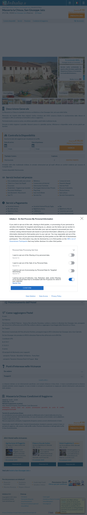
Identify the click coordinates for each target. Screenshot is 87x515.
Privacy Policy (56, 296)
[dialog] (43, 257)
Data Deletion (31, 296)
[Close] (82, 219)
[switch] (72, 255)
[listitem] (43, 250)
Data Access (43, 296)
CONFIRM (27, 288)
